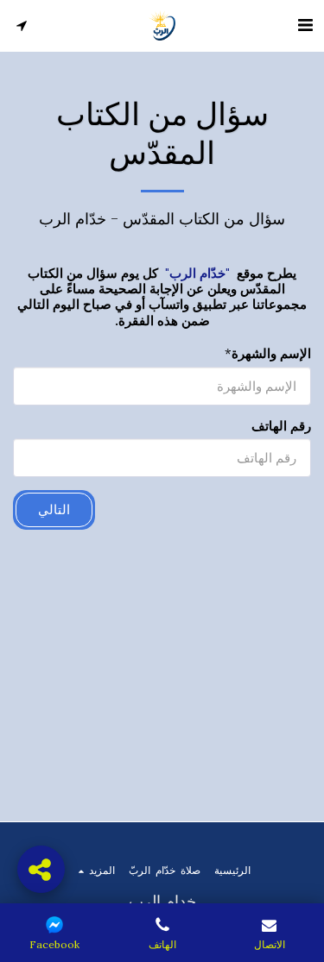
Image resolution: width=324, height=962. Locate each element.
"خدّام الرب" (197, 273)
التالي (54, 509)
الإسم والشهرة (271, 354)
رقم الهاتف (281, 426)
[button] (305, 24)
